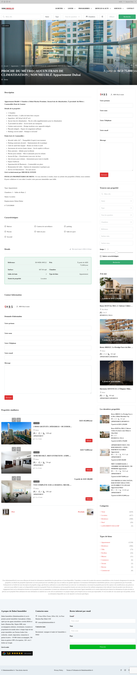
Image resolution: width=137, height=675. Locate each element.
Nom (71, 626)
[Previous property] (6, 512)
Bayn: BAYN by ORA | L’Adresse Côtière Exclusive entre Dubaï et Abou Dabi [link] (121, 431)
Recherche (127, 17)
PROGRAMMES (84, 8)
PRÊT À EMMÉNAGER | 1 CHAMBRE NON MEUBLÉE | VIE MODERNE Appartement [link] (122, 466)
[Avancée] (102, 16)
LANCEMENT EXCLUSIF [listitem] (110, 526)
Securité (9, 237)
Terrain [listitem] (103, 563)
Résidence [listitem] (104, 519)
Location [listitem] (104, 515)
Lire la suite (5, 647)
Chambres (91, 17)
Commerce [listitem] (105, 560)
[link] (16, 433)
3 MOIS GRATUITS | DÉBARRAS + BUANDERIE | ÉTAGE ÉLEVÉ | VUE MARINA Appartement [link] (71, 426)
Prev (13, 512)
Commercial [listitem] (105, 570)
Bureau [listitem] (103, 567)
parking (69, 226)
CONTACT (130, 8)
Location (36, 423)
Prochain (81, 512)
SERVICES (117, 8)
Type (57, 17)
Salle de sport (71, 232)
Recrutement (39, 632)
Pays (71, 636)
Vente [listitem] (103, 512)
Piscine (9, 232)
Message (7, 363)
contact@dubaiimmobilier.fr (46, 622)
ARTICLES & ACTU (102, 8)
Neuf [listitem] (103, 522)
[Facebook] (121, 670)
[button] (68, 52)
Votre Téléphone (10, 343)
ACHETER (59, 8)
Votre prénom (9, 323)
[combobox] (72, 16)
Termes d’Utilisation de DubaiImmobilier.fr (79, 670)
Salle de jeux (41, 232)
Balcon (9, 226)
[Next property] (90, 512)
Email (72, 616)
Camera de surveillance (44, 226)
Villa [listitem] (102, 549)
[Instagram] (125, 670)
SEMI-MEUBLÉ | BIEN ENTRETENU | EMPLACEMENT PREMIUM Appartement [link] (65, 456)
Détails (89, 440)
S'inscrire (103, 647)
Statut (47, 17)
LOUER (70, 8)
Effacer (112, 17)
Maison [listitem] (103, 556)
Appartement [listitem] (105, 542)
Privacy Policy (58, 670)
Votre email (8, 353)
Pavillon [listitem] (104, 553)
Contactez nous (40, 627)
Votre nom (8, 333)
